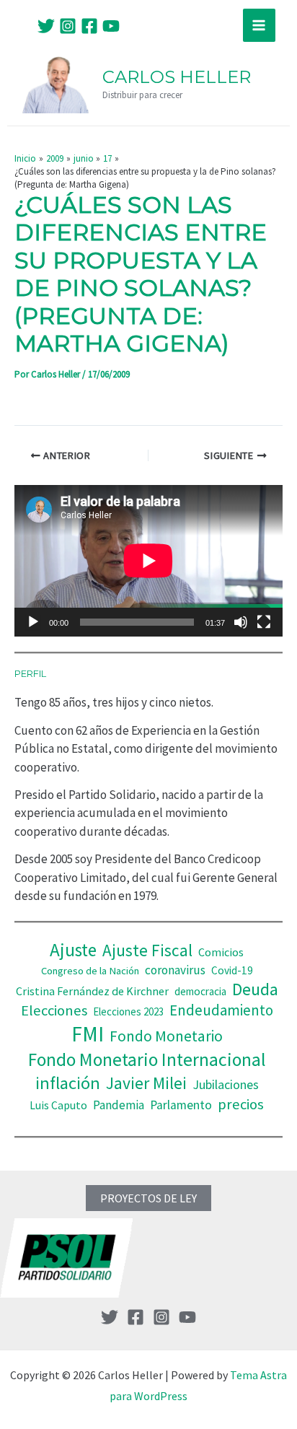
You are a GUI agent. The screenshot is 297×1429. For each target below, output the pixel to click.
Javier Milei (146, 1082)
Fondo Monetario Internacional (147, 1059)
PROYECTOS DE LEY (148, 1198)
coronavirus (175, 970)
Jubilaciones (225, 1084)
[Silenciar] (241, 622)
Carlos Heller (176, 76)
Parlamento (181, 1105)
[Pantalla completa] (264, 622)
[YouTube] (111, 26)
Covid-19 (232, 970)
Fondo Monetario (166, 1036)
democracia (200, 991)
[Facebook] (89, 26)
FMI (87, 1034)
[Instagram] (68, 26)
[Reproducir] (33, 622)
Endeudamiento (221, 1010)
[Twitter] (46, 26)
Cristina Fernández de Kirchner (92, 991)
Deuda (255, 989)
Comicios (221, 952)
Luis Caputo (58, 1105)
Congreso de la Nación (90, 970)
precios (241, 1104)
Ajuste (73, 949)
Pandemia (118, 1105)
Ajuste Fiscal (147, 950)
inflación (67, 1083)
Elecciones (54, 1010)
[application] (148, 560)
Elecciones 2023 (128, 1011)
